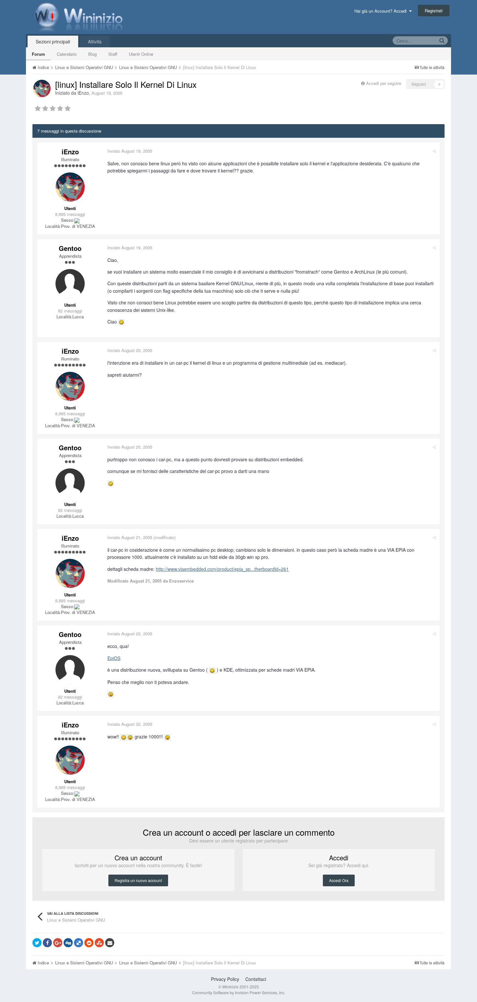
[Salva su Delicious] (78, 942)
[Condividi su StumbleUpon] (99, 942)
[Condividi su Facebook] (47, 942)
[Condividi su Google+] (57, 942)
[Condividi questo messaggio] (434, 151)
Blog (92, 54)
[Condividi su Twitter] (37, 942)
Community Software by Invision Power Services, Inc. (238, 992)
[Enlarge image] (121, 321)
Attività (95, 41)
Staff (112, 54)
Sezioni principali (53, 41)
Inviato (129, 151)
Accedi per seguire (384, 83)
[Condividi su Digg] (68, 942)
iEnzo (83, 92)
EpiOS (113, 658)
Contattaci (255, 979)
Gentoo (70, 248)
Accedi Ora (339, 880)
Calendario (67, 54)
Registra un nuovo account (138, 880)
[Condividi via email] (109, 942)
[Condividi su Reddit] (88, 942)
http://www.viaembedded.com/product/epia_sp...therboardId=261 (222, 569)
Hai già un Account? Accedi (381, 11)
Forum (38, 54)
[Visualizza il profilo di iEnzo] (42, 88)
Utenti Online (141, 54)
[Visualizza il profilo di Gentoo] (70, 283)
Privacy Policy (225, 979)
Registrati (434, 10)
